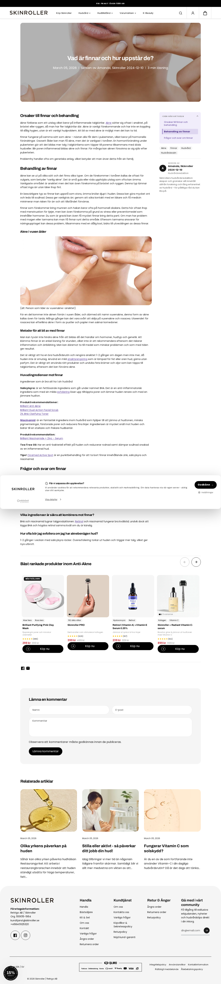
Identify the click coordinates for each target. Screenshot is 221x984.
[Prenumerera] (207, 930)
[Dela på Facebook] (22, 668)
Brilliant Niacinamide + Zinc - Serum (41, 438)
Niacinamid (27, 420)
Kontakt (84, 928)
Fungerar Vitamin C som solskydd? (166, 848)
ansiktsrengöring (77, 359)
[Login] (192, 13)
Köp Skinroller (64, 13)
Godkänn (204, 484)
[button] (205, 13)
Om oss (84, 923)
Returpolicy (120, 932)
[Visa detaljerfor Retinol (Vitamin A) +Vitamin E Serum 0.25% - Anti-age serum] (133, 596)
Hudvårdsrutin (168, 152)
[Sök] (180, 13)
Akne (163, 148)
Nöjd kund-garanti (124, 937)
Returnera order (89, 944)
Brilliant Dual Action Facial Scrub (39, 410)
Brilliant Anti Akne (30, 406)
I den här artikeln (173, 116)
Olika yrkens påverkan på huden (43, 848)
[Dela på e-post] (28, 668)
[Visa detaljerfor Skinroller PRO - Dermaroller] (88, 596)
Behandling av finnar (177, 131)
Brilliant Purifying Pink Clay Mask (38, 627)
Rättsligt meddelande (166, 969)
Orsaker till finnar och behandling (176, 123)
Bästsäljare (86, 912)
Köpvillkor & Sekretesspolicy (123, 924)
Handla (84, 907)
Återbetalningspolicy (192, 969)
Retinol (79, 521)
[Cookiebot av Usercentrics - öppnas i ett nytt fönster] (23, 501)
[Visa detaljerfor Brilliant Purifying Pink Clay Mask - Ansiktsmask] (43, 596)
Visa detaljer (51, 499)
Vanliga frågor (88, 933)
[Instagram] (25, 935)
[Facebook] (15, 935)
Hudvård (83, 13)
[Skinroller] (29, 13)
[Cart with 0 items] (205, 13)
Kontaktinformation (198, 964)
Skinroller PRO (76, 625)
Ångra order (87, 939)
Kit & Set (85, 917)
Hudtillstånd (103, 13)
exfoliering (63, 392)
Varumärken (127, 13)
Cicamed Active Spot (40, 455)
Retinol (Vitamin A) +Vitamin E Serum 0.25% (130, 627)
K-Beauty (148, 13)
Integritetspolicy (158, 964)
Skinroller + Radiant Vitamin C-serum (175, 627)
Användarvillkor (177, 964)
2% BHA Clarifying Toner (34, 414)
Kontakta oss (121, 912)
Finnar (173, 148)
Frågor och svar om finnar (178, 138)
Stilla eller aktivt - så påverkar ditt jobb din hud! (109, 848)
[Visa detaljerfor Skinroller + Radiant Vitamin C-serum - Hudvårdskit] (178, 596)
